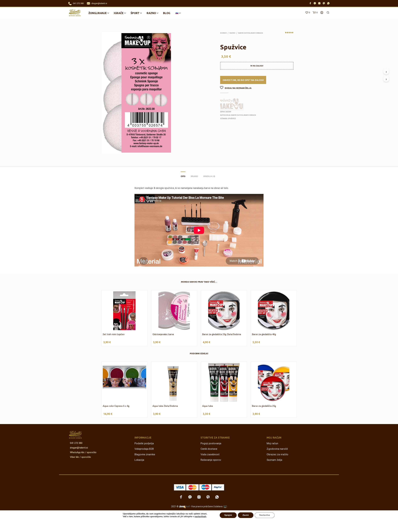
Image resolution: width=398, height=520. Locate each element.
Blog (166, 13)
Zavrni (246, 515)
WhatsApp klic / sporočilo (83, 452)
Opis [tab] (183, 176)
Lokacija (139, 459)
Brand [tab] (194, 176)
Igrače (118, 13)
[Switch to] (177, 13)
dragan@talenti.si (99, 3)
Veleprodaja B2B (144, 448)
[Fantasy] (231, 104)
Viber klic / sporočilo (80, 457)
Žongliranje (97, 13)
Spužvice (232, 118)
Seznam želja (274, 459)
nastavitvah (200, 516)
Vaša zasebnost (210, 454)
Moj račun (272, 443)
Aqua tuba (207, 406)
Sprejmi (228, 515)
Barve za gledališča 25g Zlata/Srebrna (221, 334)
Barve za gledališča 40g (264, 334)
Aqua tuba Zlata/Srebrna (165, 406)
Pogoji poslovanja (211, 443)
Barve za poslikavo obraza (250, 33)
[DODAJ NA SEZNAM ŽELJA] (125, 328)
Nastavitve (264, 515)
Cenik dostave (209, 448)
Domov (223, 33)
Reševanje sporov (211, 459)
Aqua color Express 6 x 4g (116, 406)
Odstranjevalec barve (163, 334)
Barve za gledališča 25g (264, 406)
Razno (151, 13)
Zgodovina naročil (277, 448)
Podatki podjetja (144, 443)
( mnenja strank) (289, 33)
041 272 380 (78, 3)
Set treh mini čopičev (114, 334)
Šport (135, 13)
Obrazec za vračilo (277, 454)
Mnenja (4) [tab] (209, 176)
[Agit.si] (225, 506)
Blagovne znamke (144, 454)
